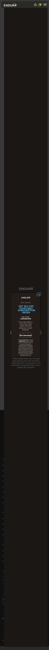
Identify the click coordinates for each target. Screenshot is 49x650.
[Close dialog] (38, 294)
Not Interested (25, 335)
